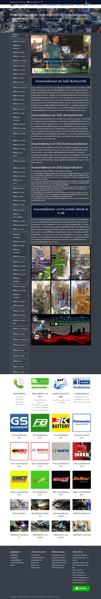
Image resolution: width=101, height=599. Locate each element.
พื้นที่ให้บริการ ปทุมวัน (19, 210)
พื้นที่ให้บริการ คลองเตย (19, 124)
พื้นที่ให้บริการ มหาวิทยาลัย (20, 329)
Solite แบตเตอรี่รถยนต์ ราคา (61, 493)
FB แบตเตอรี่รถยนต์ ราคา (40, 436)
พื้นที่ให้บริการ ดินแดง (19, 96)
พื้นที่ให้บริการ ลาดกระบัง (19, 87)
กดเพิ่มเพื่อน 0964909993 (41, 407)
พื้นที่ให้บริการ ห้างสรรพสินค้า (19, 322)
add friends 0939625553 (41, 410)
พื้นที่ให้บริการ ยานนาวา (19, 109)
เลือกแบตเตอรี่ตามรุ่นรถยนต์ (60, 515)
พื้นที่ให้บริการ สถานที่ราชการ (20, 339)
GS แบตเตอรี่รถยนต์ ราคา (19, 436)
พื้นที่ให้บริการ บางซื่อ (18, 113)
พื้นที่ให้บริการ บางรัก (18, 205)
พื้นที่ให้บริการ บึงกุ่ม (18, 78)
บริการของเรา (31, 5)
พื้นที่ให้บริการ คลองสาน (19, 241)
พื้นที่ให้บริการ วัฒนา (18, 188)
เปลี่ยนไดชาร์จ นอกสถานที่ (19, 536)
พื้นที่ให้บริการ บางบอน (19, 270)
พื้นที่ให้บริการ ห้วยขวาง (19, 91)
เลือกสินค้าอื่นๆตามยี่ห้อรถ (40, 515)
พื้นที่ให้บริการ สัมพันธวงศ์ (20, 225)
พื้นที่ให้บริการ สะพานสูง (19, 128)
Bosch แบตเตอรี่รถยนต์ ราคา (40, 465)
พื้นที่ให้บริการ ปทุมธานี (19, 315)
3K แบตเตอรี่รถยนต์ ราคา (61, 436)
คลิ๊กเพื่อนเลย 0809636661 (42, 405)
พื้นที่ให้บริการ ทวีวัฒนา (19, 301)
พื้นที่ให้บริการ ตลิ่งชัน (18, 245)
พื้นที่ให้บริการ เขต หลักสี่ (19, 60)
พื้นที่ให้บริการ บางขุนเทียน (16, 296)
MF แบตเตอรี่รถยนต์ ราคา (40, 493)
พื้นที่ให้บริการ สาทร (18, 104)
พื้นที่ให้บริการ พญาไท (18, 100)
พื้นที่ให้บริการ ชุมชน (18, 366)
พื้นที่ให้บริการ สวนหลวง (19, 149)
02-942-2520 (80, 572)
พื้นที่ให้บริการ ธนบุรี (18, 229)
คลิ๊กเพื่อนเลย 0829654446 (41, 401)
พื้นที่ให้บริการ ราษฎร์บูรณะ (16, 279)
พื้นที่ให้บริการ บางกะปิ (19, 70)
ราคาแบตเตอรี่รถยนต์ (81, 398)
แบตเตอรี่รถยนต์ (35, 555)
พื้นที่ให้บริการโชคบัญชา (81, 513)
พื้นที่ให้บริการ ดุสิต (18, 196)
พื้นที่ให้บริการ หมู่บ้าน (18, 372)
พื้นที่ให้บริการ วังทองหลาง (16, 47)
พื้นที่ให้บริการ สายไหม (19, 66)
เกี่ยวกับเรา (78, 5)
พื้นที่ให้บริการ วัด (17, 361)
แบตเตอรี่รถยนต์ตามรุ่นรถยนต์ (66, 5)
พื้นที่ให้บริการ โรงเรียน (19, 334)
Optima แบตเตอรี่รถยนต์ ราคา (19, 493)
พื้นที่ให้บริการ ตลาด (18, 350)
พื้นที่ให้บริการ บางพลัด (19, 266)
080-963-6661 (18, 26)
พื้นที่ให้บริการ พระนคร (19, 256)
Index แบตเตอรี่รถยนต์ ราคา (81, 465)
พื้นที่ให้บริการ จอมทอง (19, 286)
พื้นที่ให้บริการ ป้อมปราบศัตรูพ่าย (18, 215)
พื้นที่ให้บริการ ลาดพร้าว (19, 41)
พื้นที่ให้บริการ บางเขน (19, 56)
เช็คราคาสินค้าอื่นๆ (19, 513)
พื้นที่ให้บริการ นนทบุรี (18, 311)
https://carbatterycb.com (79, 575)
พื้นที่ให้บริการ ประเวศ (19, 145)
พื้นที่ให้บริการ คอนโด (18, 356)
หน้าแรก (14, 5)
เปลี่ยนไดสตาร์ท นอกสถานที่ (40, 536)
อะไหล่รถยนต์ (21, 5)
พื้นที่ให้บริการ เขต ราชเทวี (18, 154)
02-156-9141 (79, 570)
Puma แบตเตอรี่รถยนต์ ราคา (19, 465)
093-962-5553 (19, 404)
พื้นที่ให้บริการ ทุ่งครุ (18, 305)
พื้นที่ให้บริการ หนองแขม (19, 274)
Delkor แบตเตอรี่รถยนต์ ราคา (81, 493)
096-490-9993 (19, 402)
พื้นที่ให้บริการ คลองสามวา (19, 135)
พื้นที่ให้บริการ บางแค (18, 192)
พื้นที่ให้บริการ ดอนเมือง (19, 141)
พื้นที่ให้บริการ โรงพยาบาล (20, 345)
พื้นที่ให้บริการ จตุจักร (18, 52)
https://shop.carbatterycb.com (81, 577)
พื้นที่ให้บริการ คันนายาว (19, 74)
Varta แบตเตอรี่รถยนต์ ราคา (61, 465)
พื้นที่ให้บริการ (40, 5)
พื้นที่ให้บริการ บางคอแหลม (16, 118)
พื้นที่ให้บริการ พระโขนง (19, 221)
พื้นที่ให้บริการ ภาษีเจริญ (19, 290)
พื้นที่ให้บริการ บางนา (18, 262)
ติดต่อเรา (86, 5)
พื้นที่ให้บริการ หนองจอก (19, 200)
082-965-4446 (33, 26)
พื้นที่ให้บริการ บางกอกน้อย (16, 251)
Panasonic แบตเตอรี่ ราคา (81, 436)
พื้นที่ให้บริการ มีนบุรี (18, 82)
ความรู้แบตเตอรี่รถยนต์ (51, 5)
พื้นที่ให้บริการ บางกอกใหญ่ (16, 236)
